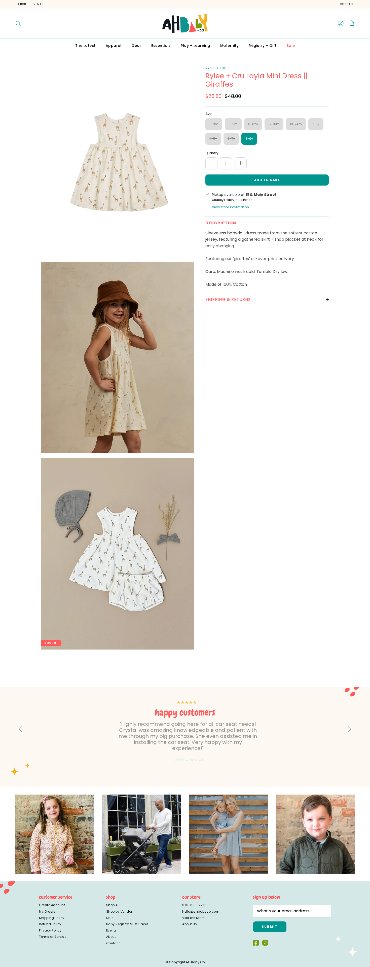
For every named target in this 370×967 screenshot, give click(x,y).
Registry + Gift (263, 45)
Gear (136, 45)
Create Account (52, 905)
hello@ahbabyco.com (200, 911)
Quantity (211, 153)
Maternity (229, 45)
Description (220, 223)
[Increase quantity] (241, 163)
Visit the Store (193, 918)
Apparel (114, 45)
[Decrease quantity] (211, 163)
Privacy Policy (50, 930)
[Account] (341, 23)
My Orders (47, 911)
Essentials (161, 45)
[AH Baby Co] (185, 23)
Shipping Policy (51, 918)
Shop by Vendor (119, 911)
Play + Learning (195, 45)
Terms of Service (52, 937)
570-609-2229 (194, 905)
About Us (189, 924)
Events (38, 4)
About (23, 4)
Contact (347, 4)
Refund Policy (50, 924)
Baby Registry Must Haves (127, 924)
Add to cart (267, 180)
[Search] (18, 23)
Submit (270, 926)
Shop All (113, 905)
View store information (230, 207)
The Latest (85, 45)
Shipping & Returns (228, 299)
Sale (291, 45)
